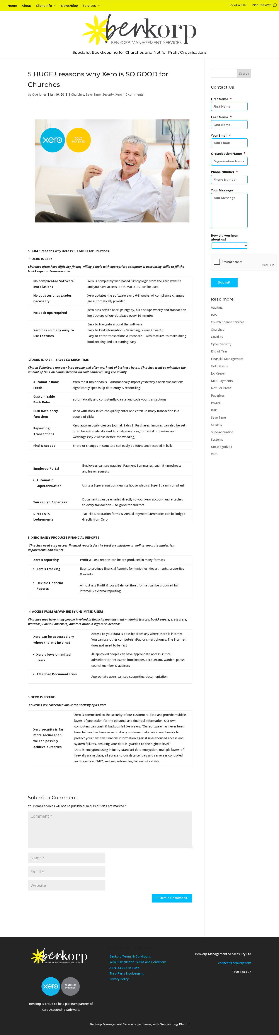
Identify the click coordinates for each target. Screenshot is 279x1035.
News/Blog (69, 6)
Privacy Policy (119, 979)
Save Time (93, 94)
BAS (214, 315)
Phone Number (224, 172)
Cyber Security (221, 344)
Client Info (44, 6)
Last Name (221, 117)
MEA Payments (222, 381)
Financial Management (227, 359)
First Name (221, 99)
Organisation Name (228, 154)
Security (108, 94)
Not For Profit (221, 388)
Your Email (221, 136)
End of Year (219, 351)
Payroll (216, 403)
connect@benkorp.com (234, 963)
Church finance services (227, 322)
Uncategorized (221, 447)
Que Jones (39, 94)
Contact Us (238, 5)
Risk (214, 410)
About (26, 6)
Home (12, 6)
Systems (217, 439)
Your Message (222, 190)
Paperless (218, 395)
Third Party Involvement (126, 973)
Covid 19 (217, 337)
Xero (119, 94)
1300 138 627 (260, 5)
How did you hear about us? (224, 237)
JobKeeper (218, 373)
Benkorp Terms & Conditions (130, 956)
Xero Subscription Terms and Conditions (138, 962)
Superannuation (222, 432)
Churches (77, 94)
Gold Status (219, 366)
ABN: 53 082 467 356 (124, 968)
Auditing (217, 307)
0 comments (135, 94)
